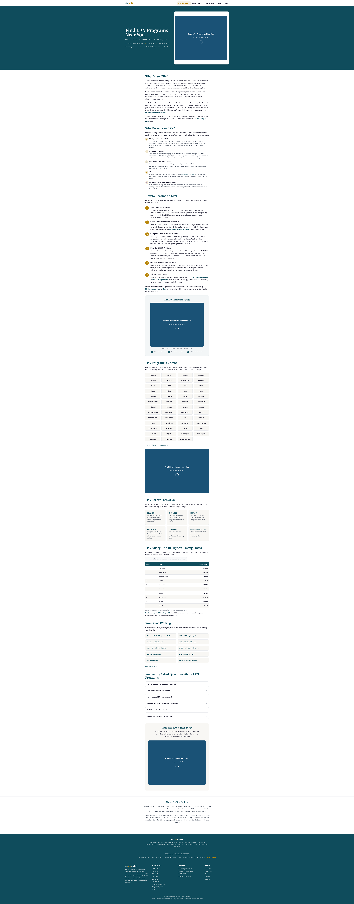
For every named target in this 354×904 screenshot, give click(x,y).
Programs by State (157, 887)
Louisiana (169, 396)
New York (201, 412)
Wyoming (169, 439)
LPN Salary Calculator (185, 869)
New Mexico (185, 412)
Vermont (153, 434)
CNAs (164, 289)
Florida (153, 386)
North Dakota (169, 418)
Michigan (169, 402)
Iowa (185, 391)
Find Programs (183, 3)
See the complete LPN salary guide (158, 613)
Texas (185, 428)
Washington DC (185, 439)
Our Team (208, 869)
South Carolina (201, 423)
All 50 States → (211, 857)
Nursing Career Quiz (184, 876)
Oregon (152, 423)
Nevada (201, 407)
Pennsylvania (169, 423)
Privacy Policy (209, 871)
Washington (185, 434)
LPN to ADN (155, 879)
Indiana (169, 391)
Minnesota (185, 402)
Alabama (153, 375)
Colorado (169, 380)
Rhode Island (185, 423)
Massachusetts (153, 402)
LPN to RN (155, 876)
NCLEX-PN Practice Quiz (185, 874)
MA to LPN (155, 869)
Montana (169, 407)
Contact (207, 876)
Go (129, 3)
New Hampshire (153, 412)
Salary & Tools (209, 3)
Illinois (153, 391)
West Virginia (201, 434)
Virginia (168, 434)
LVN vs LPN (155, 881)
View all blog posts (151, 666)
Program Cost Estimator (185, 871)
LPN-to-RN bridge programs (155, 112)
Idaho (201, 386)
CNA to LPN (155, 874)
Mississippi (201, 402)
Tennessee (169, 428)
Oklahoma (201, 418)
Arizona (185, 375)
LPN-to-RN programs (187, 174)
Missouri (153, 407)
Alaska (169, 375)
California (153, 380)
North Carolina (153, 418)
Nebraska (185, 407)
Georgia (168, 386)
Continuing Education (158, 884)
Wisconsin (153, 439)
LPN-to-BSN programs (160, 280)
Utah (201, 428)
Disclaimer (208, 874)
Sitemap (207, 879)
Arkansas (201, 375)
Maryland (201, 396)
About (226, 3)
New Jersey (168, 412)
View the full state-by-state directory (156, 445)
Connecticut (185, 380)
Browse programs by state (179, 229)
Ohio (185, 418)
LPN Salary (155, 871)
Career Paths (196, 3)
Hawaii (185, 386)
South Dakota (152, 428)
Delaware (201, 380)
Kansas (201, 391)
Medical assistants (152, 289)
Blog (219, 3)
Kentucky (153, 396)
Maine (185, 396)
